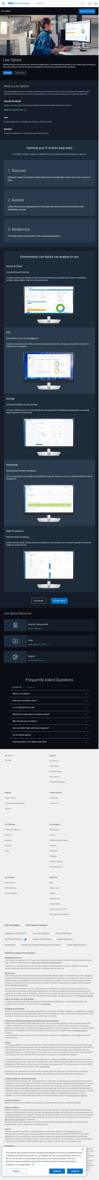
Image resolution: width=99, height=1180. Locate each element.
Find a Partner (10, 883)
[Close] (82, 1149)
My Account (54, 761)
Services (8, 846)
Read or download (34, 628)
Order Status (54, 766)
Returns (8, 808)
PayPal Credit (72, 1132)
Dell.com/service (81, 1030)
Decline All (57, 1171)
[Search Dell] (82, 3)
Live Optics (6, 11)
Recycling (53, 856)
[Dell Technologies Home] (18, 3)
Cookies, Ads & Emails (41, 939)
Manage (16, 1171)
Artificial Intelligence (12, 830)
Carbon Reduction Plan (76, 945)
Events (52, 893)
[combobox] (59, 3)
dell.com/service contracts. (77, 1095)
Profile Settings (55, 771)
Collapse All (31, 687)
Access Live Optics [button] (87, 11)
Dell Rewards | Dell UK (19, 985)
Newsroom (54, 851)
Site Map (8, 760)
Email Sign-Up (55, 899)
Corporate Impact (56, 861)
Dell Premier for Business (36, 925)
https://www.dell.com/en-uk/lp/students (46, 963)
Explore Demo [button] (20, 73)
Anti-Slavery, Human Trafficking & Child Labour (41, 945)
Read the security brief (13, 110)
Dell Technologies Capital (59, 840)
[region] (49, 715)
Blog (51, 883)
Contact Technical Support (15, 803)
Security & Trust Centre (58, 909)
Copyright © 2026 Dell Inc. (16, 933)
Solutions (8, 840)
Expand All (17, 687)
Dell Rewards (54, 888)
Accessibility (10, 945)
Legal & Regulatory (65, 939)
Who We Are (54, 830)
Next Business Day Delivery (15, 1120)
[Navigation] (3, 3)
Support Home (10, 798)
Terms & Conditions (41, 933)
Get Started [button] (7, 73)
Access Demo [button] (59, 601)
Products (8, 835)
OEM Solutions (10, 888)
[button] (90, 3)
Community (54, 798)
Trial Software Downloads (59, 914)
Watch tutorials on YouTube (37, 644)
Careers (52, 835)
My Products (54, 777)
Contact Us (54, 803)
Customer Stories (56, 867)
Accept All (75, 1171)
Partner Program (11, 893)
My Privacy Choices (13, 939)
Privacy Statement (63, 933)
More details (45, 1004)
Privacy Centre (55, 904)
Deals (7, 851)
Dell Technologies (12, 925)
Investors (53, 846)
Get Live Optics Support (35, 660)
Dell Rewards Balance (58, 782)
